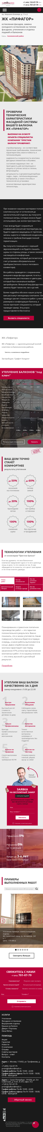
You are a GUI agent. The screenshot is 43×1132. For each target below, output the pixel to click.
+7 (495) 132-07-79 (9, 1066)
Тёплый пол (6, 400)
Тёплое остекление (8, 392)
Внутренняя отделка (11, 1024)
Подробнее (7, 665)
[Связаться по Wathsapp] (34, 10)
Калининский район (15, 36)
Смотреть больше (21, 955)
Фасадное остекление (11, 1021)
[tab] (7, 580)
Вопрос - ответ (8, 1054)
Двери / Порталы (9, 1029)
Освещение (6, 402)
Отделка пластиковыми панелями (7, 407)
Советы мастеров (9, 1052)
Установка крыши (8, 428)
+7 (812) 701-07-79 (9, 1084)
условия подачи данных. (26, 823)
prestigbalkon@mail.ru (11, 1069)
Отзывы (5, 1049)
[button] (5, 10)
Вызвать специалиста (18, 318)
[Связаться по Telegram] (29, 10)
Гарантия (6, 1042)
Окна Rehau (7, 1031)
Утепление (6, 1019)
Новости (5, 1045)
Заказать (34, 442)
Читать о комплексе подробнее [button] (17, 352)
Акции (4, 1040)
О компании (7, 1047)
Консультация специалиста (13, 442)
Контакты (6, 1057)
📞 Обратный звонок (21, 1100)
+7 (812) (30, 5)
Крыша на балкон (10, 1026)
